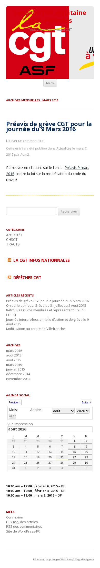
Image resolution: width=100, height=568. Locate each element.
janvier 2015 (15, 369)
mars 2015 (14, 364)
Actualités (64, 148)
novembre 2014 (18, 378)
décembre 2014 (18, 374)
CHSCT (12, 239)
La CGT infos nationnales (41, 260)
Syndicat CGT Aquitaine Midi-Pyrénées (50, 16)
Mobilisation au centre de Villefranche (35, 328)
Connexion (14, 517)
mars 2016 (14, 350)
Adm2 (24, 154)
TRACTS (13, 244)
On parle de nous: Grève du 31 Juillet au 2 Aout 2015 (46, 305)
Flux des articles (22, 522)
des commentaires (24, 526)
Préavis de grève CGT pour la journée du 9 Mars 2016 (49, 126)
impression (20, 424)
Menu (50, 82)
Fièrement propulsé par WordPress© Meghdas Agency (63, 559)
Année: (36, 410)
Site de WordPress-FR (23, 531)
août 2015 (13, 355)
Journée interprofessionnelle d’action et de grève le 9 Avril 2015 (47, 321)
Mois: (13, 410)
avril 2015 (13, 360)
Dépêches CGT (27, 277)
